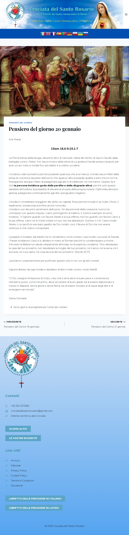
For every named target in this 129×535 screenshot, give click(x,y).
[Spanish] (59, 33)
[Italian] (43, 33)
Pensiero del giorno (20, 123)
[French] (53, 33)
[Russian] (86, 33)
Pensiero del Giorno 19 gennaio (21, 324)
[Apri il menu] (126, 14)
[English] (48, 33)
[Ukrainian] (80, 33)
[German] (70, 33)
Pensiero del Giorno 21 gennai (108, 324)
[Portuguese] (64, 33)
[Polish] (75, 33)
